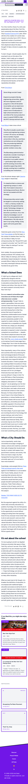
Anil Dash (7, 1)
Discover (14, 752)
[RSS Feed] (14, 769)
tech (7, 13)
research (12, 13)
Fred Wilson (5, 125)
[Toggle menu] (25, 1)
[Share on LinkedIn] (21, 10)
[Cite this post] (23, 10)
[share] (25, 10)
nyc (3, 13)
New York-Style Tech (9, 633)
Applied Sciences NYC (12, 33)
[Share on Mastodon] (19, 10)
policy (8, 665)
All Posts (14, 762)
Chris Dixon (8, 87)
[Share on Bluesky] (16, 10)
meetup (13, 665)
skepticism (11, 16)
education (4, 16)
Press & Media (14, 755)
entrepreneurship (20, 13)
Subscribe (19, 4)
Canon (14, 759)
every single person (17, 339)
